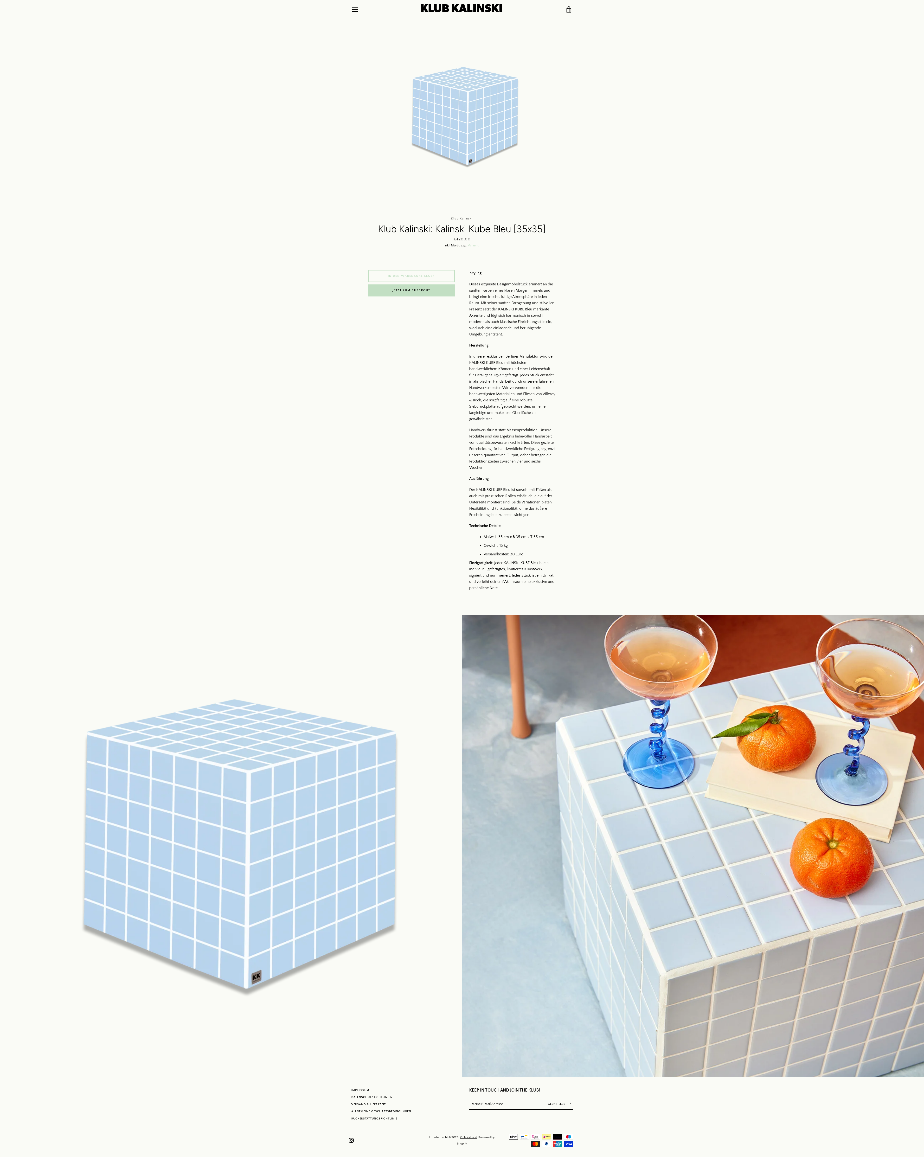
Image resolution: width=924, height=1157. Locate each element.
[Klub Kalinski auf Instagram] (351, 1140)
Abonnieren (557, 1104)
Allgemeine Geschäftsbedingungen (381, 1111)
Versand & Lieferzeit (368, 1104)
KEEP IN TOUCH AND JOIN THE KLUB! (504, 1090)
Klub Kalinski (468, 1137)
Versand (474, 245)
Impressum (360, 1090)
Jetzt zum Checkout (411, 290)
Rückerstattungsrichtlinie (374, 1118)
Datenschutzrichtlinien (372, 1097)
